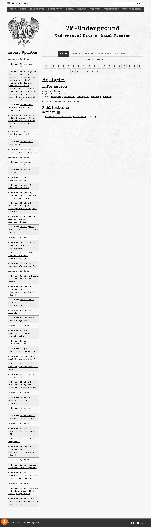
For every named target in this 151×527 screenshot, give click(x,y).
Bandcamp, (96, 97)
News (23, 9)
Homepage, (57, 97)
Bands (70, 9)
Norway (57, 91)
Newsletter (37, 9)
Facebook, (69, 97)
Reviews (95, 9)
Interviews (111, 9)
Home (13, 9)
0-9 (52, 66)
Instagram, (83, 97)
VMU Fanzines (131, 9)
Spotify (107, 97)
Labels (81, 9)
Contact (53, 9)
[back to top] (145, 513)
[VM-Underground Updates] (4, 521)
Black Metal (58, 94)
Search (140, 3)
